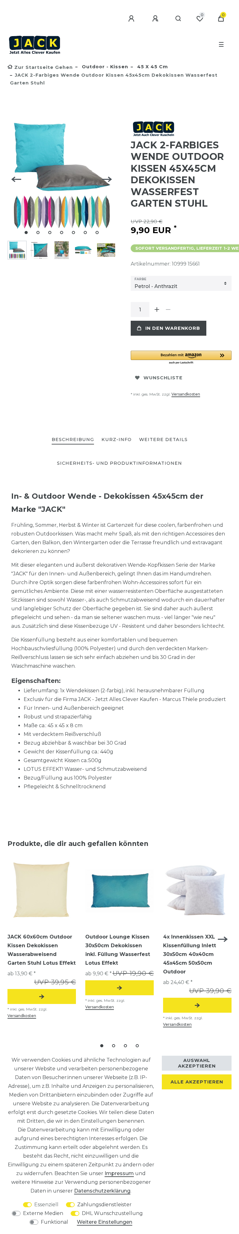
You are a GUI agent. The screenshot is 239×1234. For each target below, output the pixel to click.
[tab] (73, 440)
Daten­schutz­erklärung (102, 1191)
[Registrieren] (156, 19)
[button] (181, 358)
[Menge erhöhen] (156, 309)
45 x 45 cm (152, 67)
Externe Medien (43, 1213)
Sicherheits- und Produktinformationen (119, 463)
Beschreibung (73, 439)
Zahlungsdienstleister (104, 1205)
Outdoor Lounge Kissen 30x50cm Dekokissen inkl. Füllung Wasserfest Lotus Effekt (117, 950)
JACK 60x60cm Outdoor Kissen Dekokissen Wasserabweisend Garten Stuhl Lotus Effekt (41, 950)
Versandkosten (185, 394)
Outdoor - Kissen (104, 67)
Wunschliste (163, 378)
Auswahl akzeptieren (197, 1063)
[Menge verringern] (168, 309)
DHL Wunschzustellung (112, 1213)
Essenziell (46, 1205)
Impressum (119, 1173)
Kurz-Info (116, 439)
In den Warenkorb (172, 328)
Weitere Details (163, 439)
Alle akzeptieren (197, 1082)
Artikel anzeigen (41, 996)
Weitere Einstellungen (104, 1222)
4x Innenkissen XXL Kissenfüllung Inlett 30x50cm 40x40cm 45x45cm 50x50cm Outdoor (189, 954)
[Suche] (178, 18)
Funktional (54, 1222)
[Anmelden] (132, 19)
